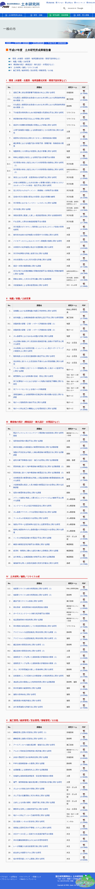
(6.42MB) (84, 152)
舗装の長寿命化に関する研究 (24, 694)
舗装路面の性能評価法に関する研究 (27, 701)
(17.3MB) (84, 223)
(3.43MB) (84, 403)
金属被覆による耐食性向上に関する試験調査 (30, 770)
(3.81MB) (84, 248)
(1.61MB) (84, 364)
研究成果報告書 (38, 43)
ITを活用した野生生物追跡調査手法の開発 (29, 222)
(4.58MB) (84, 113)
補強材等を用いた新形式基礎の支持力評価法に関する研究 (35, 563)
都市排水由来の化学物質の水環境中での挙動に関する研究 (35, 235)
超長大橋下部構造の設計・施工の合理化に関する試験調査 (35, 460)
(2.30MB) (84, 178)
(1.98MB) (84, 312)
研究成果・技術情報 (22, 43)
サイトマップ (25, 877)
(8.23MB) (84, 331)
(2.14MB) (84, 286)
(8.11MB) (83, 216)
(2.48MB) (84, 146)
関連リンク (37, 877)
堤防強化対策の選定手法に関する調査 (28, 441)
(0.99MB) (84, 172)
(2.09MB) (84, 558)
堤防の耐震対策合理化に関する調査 (27, 493)
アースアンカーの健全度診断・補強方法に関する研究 (34, 745)
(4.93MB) (84, 448)
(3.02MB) (84, 695)
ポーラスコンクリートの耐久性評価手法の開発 (31, 613)
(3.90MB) (84, 344)
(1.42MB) (84, 621)
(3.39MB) (84, 539)
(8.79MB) (84, 93)
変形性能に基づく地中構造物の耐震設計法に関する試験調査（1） (39, 466)
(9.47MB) (84, 752)
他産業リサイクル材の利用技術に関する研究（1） (32, 589)
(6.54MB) (84, 204)
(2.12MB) (84, 854)
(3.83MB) (84, 525)
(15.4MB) (84, 280)
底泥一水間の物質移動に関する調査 (27, 266)
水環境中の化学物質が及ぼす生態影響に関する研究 (33, 247)
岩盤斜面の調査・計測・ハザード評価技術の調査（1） (34, 324)
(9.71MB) (84, 267)
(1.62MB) (84, 120)
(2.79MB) (84, 708)
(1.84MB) (84, 467)
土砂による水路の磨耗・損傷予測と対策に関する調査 (34, 802)
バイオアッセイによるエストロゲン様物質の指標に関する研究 (37, 241)
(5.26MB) (84, 835)
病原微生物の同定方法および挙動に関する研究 (31, 119)
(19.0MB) (84, 210)
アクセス (4, 877)
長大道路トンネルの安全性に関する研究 (29, 821)
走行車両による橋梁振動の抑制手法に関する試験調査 (34, 557)
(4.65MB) (84, 816)
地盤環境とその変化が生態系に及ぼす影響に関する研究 (35, 151)
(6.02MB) (84, 746)
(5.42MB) (84, 689)
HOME (8, 43)
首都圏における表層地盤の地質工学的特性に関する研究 (35, 311)
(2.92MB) (84, 132)
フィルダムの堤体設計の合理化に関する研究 (30, 518)
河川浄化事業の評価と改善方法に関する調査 (30, 253)
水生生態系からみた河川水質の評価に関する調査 (32, 260)
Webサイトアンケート (28, 879)
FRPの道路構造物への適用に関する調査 (29, 763)
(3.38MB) (84, 702)
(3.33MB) (84, 461)
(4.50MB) (84, 860)
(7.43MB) (84, 435)
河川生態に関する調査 (22, 209)
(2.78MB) (84, 639)
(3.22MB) (84, 254)
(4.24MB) (84, 513)
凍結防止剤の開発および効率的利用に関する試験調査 (34, 682)
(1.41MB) (84, 614)
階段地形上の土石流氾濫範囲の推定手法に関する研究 (34, 356)
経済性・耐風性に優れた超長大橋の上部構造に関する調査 (35, 551)
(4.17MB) (84, 564)
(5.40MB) (84, 139)
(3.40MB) (84, 165)
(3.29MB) (84, 351)
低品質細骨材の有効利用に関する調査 (28, 620)
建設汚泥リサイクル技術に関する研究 (28, 601)
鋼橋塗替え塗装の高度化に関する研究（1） (30, 732)
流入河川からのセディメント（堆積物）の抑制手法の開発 (35, 190)
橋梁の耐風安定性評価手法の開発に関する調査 (31, 544)
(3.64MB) (84, 507)
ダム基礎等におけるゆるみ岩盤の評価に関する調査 (33, 336)
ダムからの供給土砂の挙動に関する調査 (29, 789)
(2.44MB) (84, 646)
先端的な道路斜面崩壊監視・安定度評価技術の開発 (33, 776)
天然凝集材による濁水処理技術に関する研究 (30, 285)
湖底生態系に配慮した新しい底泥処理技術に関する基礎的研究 (37, 215)
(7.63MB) (84, 733)
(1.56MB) (84, 608)
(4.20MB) (84, 602)
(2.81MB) (84, 487)
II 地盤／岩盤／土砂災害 (20, 61)
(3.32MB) (84, 390)
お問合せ (14, 877)
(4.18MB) (84, 410)
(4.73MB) (84, 633)
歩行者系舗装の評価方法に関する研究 (28, 707)
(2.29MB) (84, 822)
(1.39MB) (84, 126)
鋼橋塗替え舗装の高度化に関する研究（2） (30, 739)
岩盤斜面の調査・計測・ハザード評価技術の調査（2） (34, 330)
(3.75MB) (84, 318)
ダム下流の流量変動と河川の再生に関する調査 (31, 796)
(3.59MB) (84, 652)
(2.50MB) (84, 158)
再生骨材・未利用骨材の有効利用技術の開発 (30, 607)
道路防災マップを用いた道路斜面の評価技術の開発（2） (35, 663)
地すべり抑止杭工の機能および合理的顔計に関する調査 (35, 408)
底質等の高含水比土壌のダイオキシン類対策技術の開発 (35, 138)
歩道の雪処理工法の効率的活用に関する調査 (30, 757)
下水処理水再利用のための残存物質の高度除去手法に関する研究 (38, 112)
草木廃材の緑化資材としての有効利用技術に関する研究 (35, 626)
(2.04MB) (84, 545)
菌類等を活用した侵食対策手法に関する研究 (30, 809)
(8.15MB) (84, 198)
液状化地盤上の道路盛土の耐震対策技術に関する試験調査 (35, 447)
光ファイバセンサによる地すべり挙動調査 (29, 389)
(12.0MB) (84, 242)
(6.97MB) (84, 683)
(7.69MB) (84, 790)
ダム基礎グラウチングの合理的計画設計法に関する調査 (35, 512)
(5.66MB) (84, 758)
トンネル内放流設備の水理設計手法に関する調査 (32, 538)
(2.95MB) (84, 552)
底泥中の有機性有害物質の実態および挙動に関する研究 (35, 125)
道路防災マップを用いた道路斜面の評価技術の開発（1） (35, 657)
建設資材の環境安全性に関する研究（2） (29, 651)
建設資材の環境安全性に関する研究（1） (29, 645)
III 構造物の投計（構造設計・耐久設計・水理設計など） (32, 64)
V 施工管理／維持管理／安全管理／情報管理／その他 (31, 70)
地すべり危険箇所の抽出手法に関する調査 (29, 402)
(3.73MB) (84, 480)
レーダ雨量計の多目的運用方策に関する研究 (30, 846)
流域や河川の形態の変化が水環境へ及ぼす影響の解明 (34, 197)
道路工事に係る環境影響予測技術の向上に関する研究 (34, 92)
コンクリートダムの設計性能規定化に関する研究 (32, 506)
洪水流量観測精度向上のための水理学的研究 (30, 840)
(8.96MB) (84, 664)
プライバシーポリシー (9, 879)
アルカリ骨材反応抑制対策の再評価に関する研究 (32, 751)
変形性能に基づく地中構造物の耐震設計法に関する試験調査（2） (39, 473)
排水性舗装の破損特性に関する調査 (27, 688)
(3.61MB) (84, 590)
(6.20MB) (84, 671)
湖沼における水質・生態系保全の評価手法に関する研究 (35, 177)
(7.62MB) (84, 771)
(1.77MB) (84, 325)
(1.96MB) (84, 777)
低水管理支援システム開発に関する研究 (29, 859)
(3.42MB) (84, 740)
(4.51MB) (84, 500)
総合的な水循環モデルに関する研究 (27, 853)
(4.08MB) (84, 192)
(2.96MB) (84, 107)
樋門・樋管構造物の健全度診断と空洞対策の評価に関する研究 (37, 782)
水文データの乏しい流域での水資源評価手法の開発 (33, 834)
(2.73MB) (84, 337)
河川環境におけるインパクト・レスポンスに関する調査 (35, 203)
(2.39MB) (84, 100)
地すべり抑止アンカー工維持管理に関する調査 (31, 815)
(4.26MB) (84, 229)
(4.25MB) (84, 532)
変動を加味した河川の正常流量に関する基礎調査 (32, 279)
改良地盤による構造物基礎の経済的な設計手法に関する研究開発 (38, 317)
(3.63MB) (84, 185)
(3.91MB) (84, 810)
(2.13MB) (84, 494)
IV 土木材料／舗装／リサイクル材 (24, 67)
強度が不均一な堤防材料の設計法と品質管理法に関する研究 (36, 524)
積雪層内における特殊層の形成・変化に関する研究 (33, 376)
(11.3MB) (83, 596)
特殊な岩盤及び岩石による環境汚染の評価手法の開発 (34, 157)
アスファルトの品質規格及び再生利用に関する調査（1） (35, 632)
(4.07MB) (84, 377)
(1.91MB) (84, 783)
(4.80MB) (84, 261)
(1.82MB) (84, 455)
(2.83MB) (84, 357)
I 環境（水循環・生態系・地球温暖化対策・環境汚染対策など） (35, 59)
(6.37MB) (84, 677)
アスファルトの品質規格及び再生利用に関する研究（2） (35, 638)
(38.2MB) (84, 273)
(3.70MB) (84, 765)
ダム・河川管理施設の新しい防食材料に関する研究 (33, 669)
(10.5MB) (84, 847)
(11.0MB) (83, 236)
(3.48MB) (84, 797)
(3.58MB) (84, 384)
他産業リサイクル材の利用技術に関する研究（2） (32, 595)
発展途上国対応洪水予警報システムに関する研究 (32, 828)
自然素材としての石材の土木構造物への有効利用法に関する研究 (38, 676)
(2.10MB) (84, 371)
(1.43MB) (84, 658)
